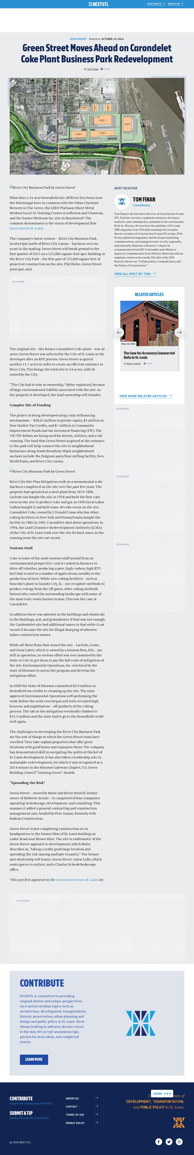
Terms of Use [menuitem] (75, 1114)
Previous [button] (118, 332)
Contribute (154, 3)
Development (78, 39)
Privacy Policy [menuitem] (75, 1123)
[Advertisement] (58, 310)
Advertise (174, 3)
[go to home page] (98, 4)
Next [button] (181, 332)
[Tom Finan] (121, 201)
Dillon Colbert (133, 363)
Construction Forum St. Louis (77, 879)
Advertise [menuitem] (72, 1098)
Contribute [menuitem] (31, 1100)
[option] (149, 336)
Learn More (33, 1060)
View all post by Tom (132, 274)
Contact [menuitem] (71, 1106)
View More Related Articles (143, 396)
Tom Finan (93, 69)
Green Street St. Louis (26, 228)
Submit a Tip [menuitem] (29, 1115)
